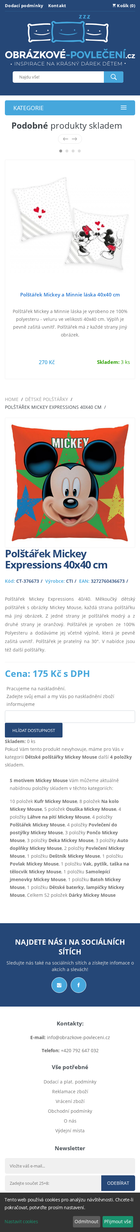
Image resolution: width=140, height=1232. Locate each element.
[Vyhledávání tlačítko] (113, 77)
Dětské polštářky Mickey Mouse (61, 757)
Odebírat (118, 1183)
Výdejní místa (70, 1130)
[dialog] (70, 1212)
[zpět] (65, 139)
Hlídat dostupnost (33, 730)
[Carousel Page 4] (79, 151)
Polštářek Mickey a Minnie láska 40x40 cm (70, 294)
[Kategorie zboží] (124, 108)
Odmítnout (86, 1221)
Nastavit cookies (21, 1221)
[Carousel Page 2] (66, 151)
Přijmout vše (117, 1221)
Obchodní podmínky (70, 1111)
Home (12, 399)
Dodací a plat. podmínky (70, 1082)
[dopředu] (74, 139)
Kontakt (57, 5)
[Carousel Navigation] (70, 139)
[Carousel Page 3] (73, 151)
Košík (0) (125, 5)
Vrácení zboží (70, 1101)
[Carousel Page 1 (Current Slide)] (60, 151)
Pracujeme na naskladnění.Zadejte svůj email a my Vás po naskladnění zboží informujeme (60, 696)
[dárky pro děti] (70, 67)
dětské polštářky (46, 399)
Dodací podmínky (24, 5)
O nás (70, 1121)
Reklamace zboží (70, 1091)
